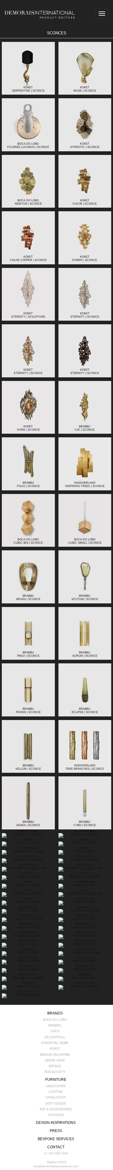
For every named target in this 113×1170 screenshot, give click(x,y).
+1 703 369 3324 (56, 1153)
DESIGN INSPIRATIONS (56, 1123)
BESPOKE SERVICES (56, 1139)
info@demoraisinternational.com (55, 1166)
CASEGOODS (56, 1086)
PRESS (56, 1131)
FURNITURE (55, 1079)
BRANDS (55, 1013)
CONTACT (55, 1147)
